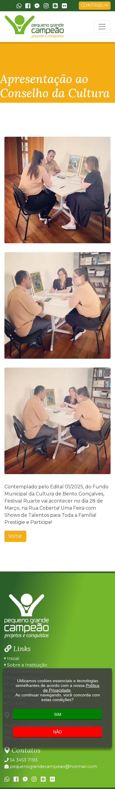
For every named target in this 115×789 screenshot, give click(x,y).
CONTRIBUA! (95, 5)
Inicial (12, 658)
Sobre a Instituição (26, 665)
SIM (57, 714)
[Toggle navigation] (102, 27)
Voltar (15, 536)
